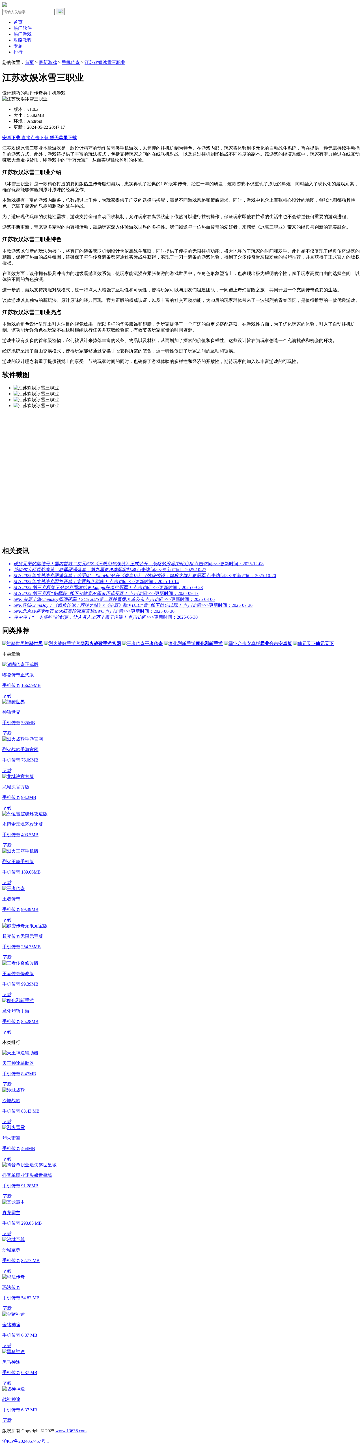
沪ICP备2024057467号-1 (25, 1441)
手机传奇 (71, 62)
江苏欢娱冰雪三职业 (105, 62)
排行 (18, 52)
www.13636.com (71, 1430)
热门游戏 (23, 34)
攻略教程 (23, 40)
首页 (18, 22)
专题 (18, 46)
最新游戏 (48, 62)
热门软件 (23, 28)
